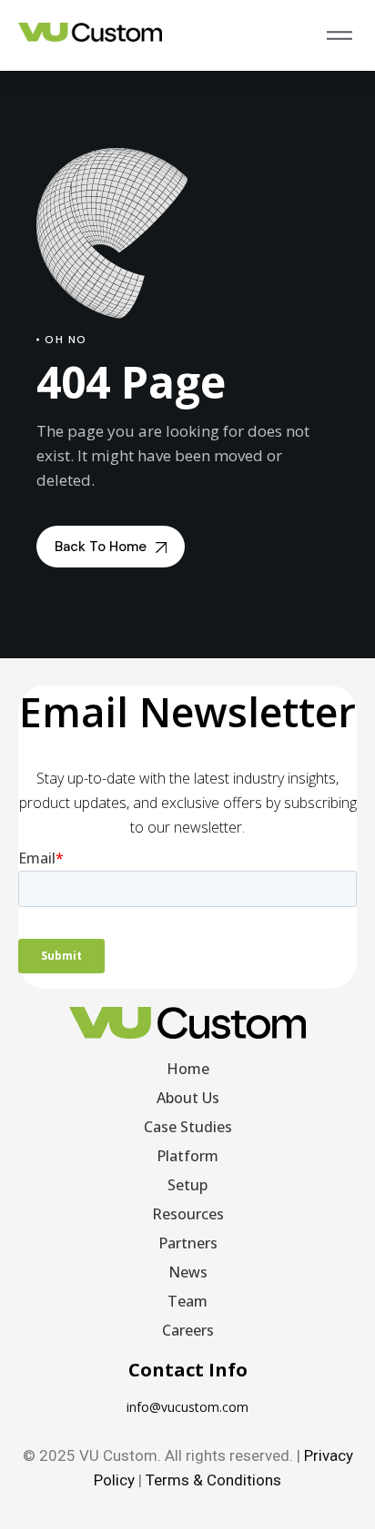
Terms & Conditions (213, 1480)
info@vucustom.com (187, 1407)
